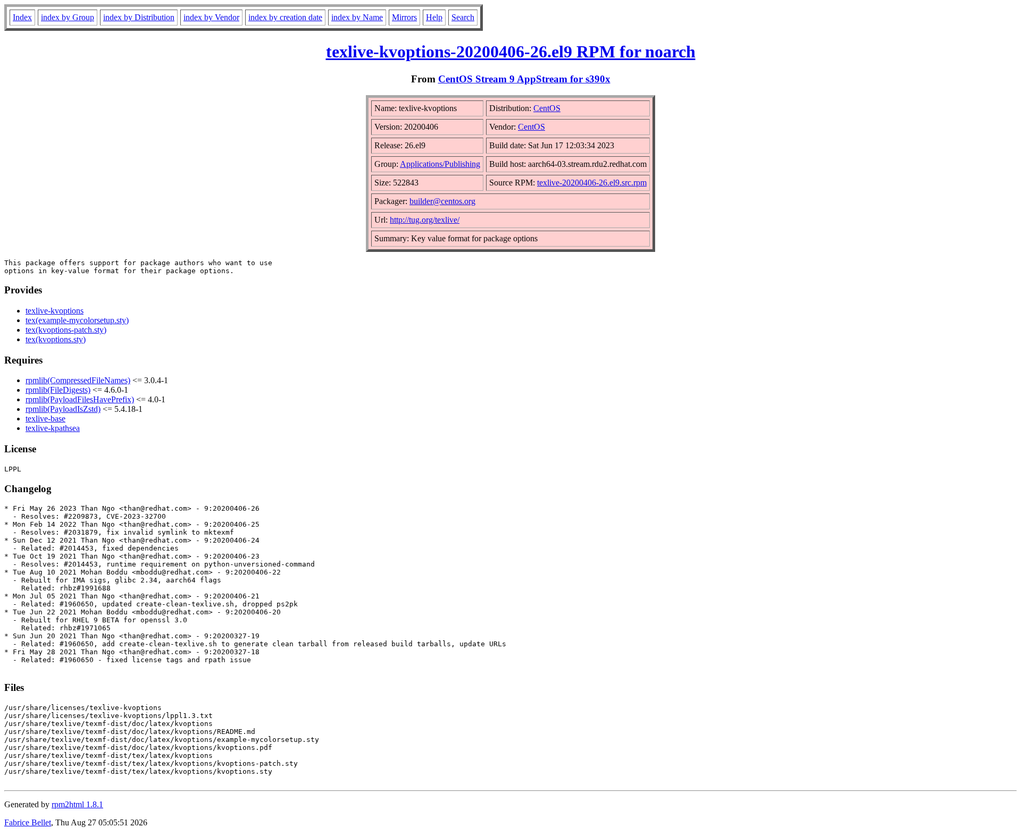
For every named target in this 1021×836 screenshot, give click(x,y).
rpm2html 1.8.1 (77, 804)
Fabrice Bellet (27, 822)
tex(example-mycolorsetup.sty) (77, 320)
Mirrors (404, 17)
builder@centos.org (442, 201)
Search (462, 17)
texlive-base (45, 418)
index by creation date (285, 17)
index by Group (67, 17)
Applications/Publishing (440, 163)
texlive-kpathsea (53, 428)
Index (22, 17)
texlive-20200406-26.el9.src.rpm (592, 182)
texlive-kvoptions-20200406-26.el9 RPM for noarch (511, 51)
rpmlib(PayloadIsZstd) (63, 408)
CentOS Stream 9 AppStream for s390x (524, 79)
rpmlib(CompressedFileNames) (78, 380)
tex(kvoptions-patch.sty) (66, 329)
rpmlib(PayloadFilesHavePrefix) (80, 399)
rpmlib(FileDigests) (58, 389)
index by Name (357, 17)
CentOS (546, 108)
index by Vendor (211, 17)
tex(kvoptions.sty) (56, 339)
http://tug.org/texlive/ (424, 219)
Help (434, 17)
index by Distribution (138, 17)
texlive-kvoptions (54, 310)
